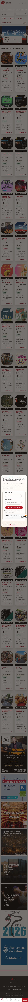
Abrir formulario (12, 525)
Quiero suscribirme (14, 507)
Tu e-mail (8, 499)
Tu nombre (8, 493)
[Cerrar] (23, 478)
